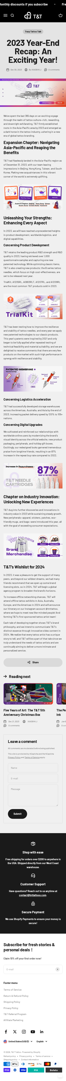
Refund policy (10, 1056)
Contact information (30, 1059)
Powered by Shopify (31, 1052)
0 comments (54, 69)
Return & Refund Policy (16, 995)
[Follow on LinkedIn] (41, 1031)
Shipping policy (10, 1059)
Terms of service (43, 1056)
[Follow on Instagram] (23, 1031)
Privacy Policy (14, 757)
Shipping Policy (12, 1001)
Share (35, 662)
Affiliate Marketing (13, 1020)
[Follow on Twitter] (14, 1031)
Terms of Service (32, 757)
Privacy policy (25, 1056)
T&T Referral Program (15, 1014)
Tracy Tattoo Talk (33, 31)
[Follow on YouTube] (32, 1031)
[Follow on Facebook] (6, 1031)
